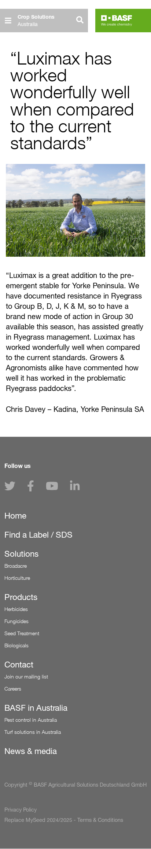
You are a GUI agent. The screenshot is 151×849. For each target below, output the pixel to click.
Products (20, 597)
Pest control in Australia (30, 720)
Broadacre (15, 566)
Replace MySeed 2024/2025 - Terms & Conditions (63, 820)
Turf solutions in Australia (32, 732)
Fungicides (16, 621)
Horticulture (17, 578)
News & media (30, 751)
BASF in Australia (35, 708)
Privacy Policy (20, 809)
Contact (18, 664)
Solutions (21, 554)
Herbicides (16, 609)
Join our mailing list (26, 676)
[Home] (116, 20)
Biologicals (16, 645)
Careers (12, 688)
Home (15, 516)
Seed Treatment (21, 633)
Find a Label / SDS (38, 535)
